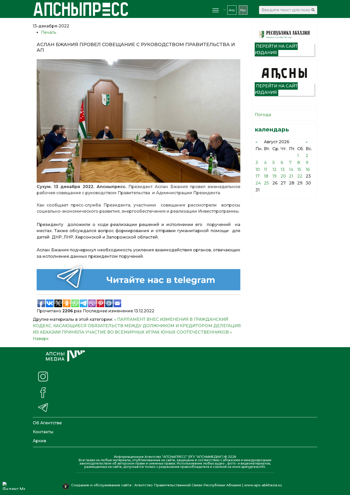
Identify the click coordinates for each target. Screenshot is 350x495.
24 (258, 183)
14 (291, 169)
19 (274, 176)
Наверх (41, 338)
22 (299, 176)
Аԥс (232, 10)
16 (308, 169)
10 (257, 169)
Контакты (43, 431)
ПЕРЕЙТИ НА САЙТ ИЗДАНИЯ (276, 49)
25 (266, 183)
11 (265, 169)
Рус (243, 10)
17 (257, 176)
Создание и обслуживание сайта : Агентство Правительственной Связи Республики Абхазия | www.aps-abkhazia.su (177, 485)
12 (274, 169)
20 (283, 176)
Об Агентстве (47, 422)
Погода (263, 114)
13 (283, 169)
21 (291, 176)
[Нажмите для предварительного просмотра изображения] (138, 120)
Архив (39, 440)
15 (299, 169)
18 (266, 176)
